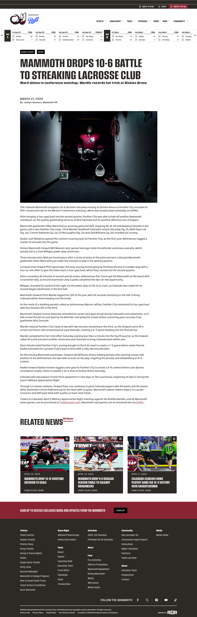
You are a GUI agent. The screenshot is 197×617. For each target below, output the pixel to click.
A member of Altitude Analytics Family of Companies (98, 613)
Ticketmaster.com (70, 402)
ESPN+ (140, 402)
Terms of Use (25, 613)
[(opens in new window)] (137, 599)
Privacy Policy (38, 613)
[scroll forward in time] (195, 36)
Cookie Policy (51, 613)
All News (68, 418)
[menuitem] (103, 21)
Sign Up (121, 510)
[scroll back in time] (2, 36)
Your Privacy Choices (67, 613)
